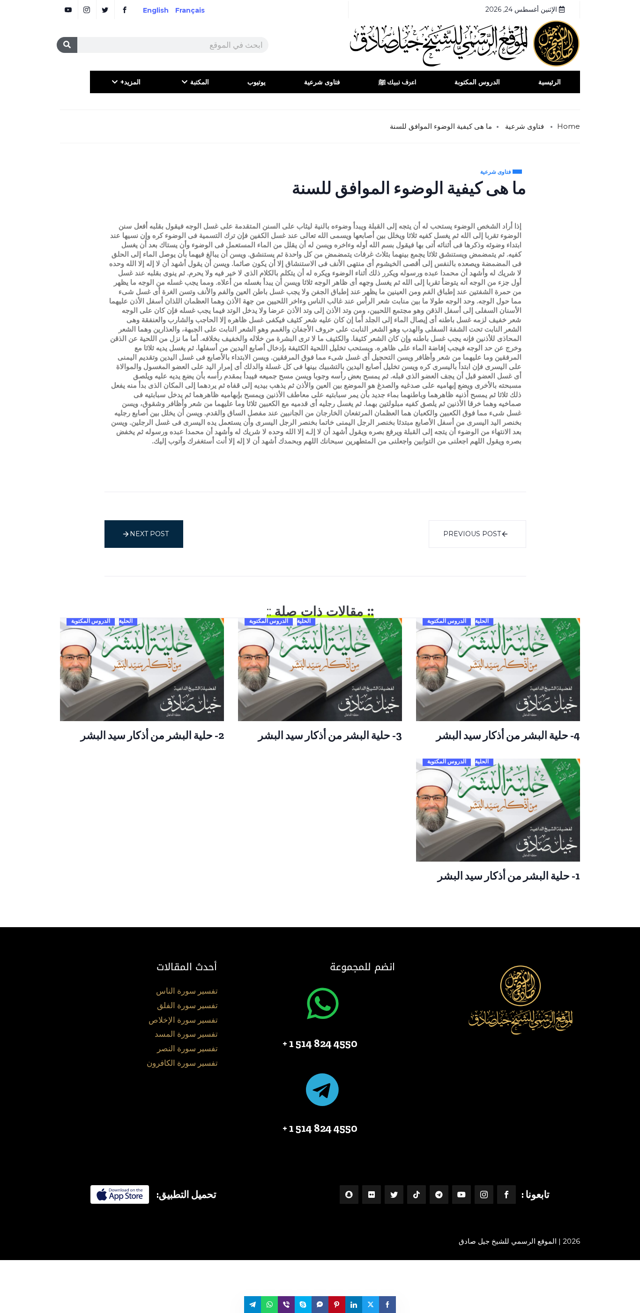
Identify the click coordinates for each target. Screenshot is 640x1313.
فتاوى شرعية (322, 82)
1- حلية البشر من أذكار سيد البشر (509, 875)
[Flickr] (371, 1194)
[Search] (67, 45)
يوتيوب (256, 82)
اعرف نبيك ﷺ (397, 82)
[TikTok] (416, 1194)
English (156, 10)
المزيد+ (130, 82)
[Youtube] (461, 1194)
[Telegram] (439, 1194)
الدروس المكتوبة (477, 82)
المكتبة (199, 82)
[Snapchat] (349, 1194)
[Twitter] (394, 1194)
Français (196, 10)
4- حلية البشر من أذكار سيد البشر (508, 735)
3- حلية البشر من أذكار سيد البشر (330, 735)
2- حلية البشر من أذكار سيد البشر (152, 735)
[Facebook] (506, 1194)
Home (568, 126)
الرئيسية (549, 82)
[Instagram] (484, 1194)
